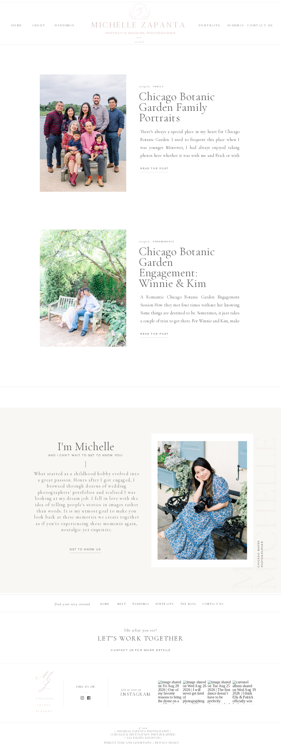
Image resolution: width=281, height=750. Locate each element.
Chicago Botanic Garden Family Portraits (177, 107)
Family (158, 86)
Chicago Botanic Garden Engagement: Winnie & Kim (177, 267)
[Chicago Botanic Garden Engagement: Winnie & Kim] (83, 288)
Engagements (163, 241)
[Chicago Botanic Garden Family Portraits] (83, 133)
